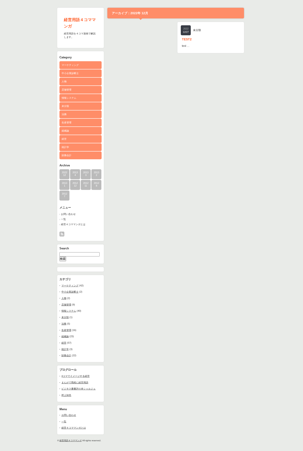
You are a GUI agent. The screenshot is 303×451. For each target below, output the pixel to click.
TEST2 (187, 39)
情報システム (69, 98)
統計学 (65, 147)
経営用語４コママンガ (70, 440)
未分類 (65, 106)
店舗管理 (66, 89)
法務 (64, 114)
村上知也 (66, 395)
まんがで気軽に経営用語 (74, 382)
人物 (64, 81)
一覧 (63, 219)
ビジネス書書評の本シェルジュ (78, 388)
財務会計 (66, 155)
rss (61, 234)
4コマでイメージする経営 (75, 376)
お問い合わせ (68, 214)
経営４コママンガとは (73, 224)
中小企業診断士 (70, 73)
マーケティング (70, 65)
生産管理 (66, 122)
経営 (64, 139)
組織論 (65, 130)
